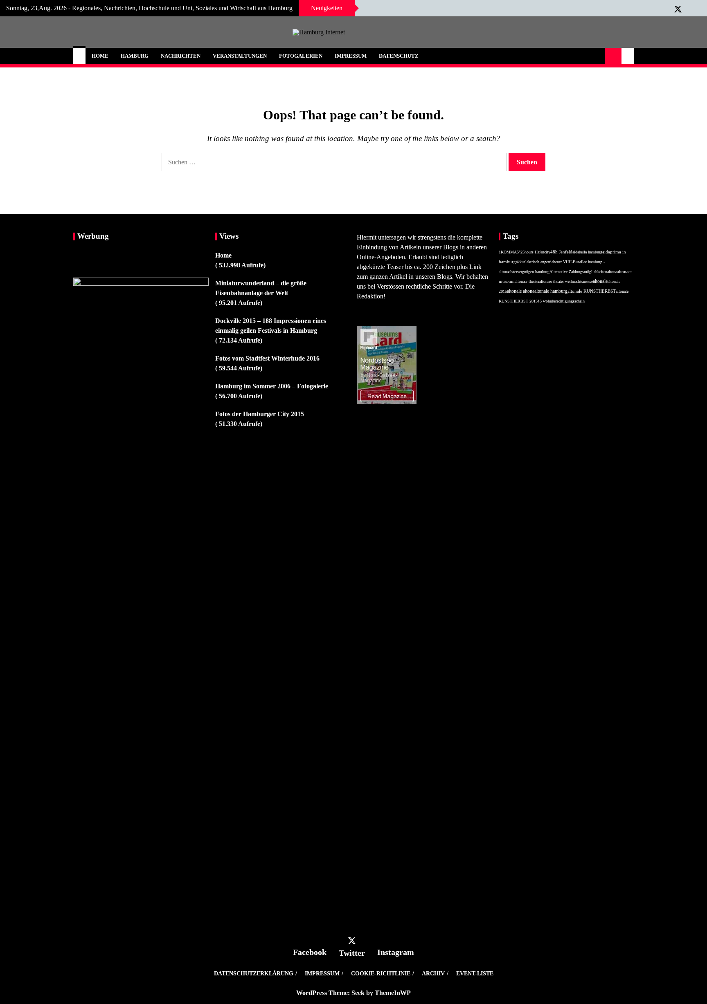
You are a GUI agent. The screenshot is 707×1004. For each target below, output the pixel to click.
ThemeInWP (393, 992)
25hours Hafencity (535, 252)
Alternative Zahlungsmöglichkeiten (578, 271)
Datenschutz (399, 56)
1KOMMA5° (509, 252)
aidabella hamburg (587, 252)
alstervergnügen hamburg (529, 271)
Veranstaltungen (240, 56)
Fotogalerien (300, 56)
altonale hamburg (550, 291)
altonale (600, 281)
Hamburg (135, 56)
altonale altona (520, 291)
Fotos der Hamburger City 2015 (259, 413)
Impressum (351, 56)
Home (100, 56)
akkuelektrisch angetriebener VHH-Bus (547, 262)
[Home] (79, 56)
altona (612, 271)
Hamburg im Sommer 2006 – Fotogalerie (271, 386)
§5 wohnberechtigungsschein (561, 301)
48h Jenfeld (561, 251)
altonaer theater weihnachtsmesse (566, 281)
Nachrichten (180, 56)
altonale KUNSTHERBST (591, 291)
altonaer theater (527, 281)
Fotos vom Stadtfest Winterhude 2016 (267, 358)
